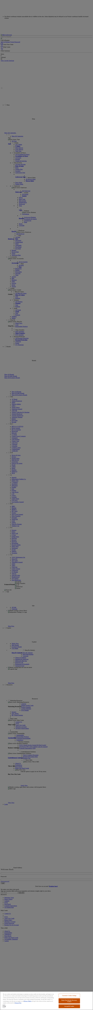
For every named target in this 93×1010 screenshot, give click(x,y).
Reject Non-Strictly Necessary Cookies (69, 1000)
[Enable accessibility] (4, 1006)
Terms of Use (18, 1003)
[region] (46, 1000)
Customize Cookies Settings (69, 995)
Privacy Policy (28, 1001)
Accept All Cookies (69, 1006)
